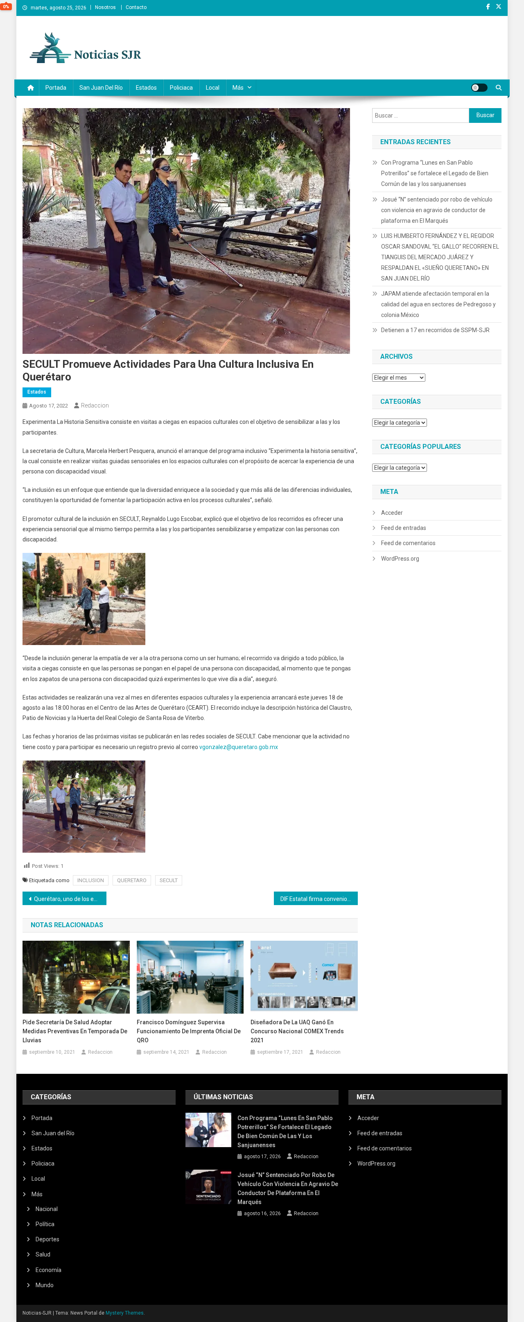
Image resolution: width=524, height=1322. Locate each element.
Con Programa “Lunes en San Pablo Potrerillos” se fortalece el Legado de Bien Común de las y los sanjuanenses (434, 173)
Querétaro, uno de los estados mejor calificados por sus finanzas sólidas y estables (70, 899)
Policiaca (181, 87)
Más (238, 87)
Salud (43, 1254)
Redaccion (95, 405)
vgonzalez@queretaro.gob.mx (238, 747)
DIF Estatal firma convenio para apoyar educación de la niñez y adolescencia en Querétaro (319, 899)
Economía (48, 1270)
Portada (55, 87)
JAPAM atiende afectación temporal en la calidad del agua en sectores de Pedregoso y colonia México (438, 304)
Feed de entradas (403, 528)
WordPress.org (400, 558)
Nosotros (105, 7)
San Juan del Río (101, 87)
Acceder (392, 512)
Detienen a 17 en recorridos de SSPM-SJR (435, 330)
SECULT (169, 880)
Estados (146, 87)
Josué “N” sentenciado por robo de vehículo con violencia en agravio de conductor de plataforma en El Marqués (436, 210)
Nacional (47, 1209)
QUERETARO (132, 880)
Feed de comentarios (408, 543)
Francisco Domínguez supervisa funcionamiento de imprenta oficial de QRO (189, 1031)
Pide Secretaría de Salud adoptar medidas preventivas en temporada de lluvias (75, 1031)
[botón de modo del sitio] (479, 88)
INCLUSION (90, 880)
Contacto (136, 7)
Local (212, 87)
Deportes (47, 1239)
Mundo (45, 1285)
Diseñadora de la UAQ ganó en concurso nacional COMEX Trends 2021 (297, 1031)
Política (45, 1224)
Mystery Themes (125, 1313)
